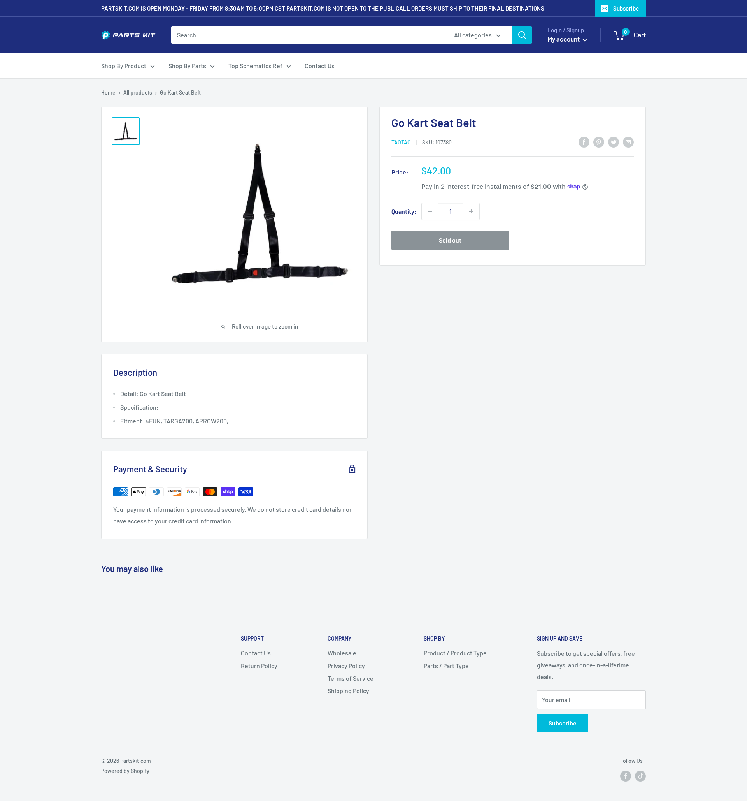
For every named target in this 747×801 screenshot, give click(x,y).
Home (108, 92)
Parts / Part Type (446, 665)
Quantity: (404, 211)
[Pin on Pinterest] (598, 142)
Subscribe (626, 8)
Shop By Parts (187, 65)
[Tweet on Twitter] (613, 142)
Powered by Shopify (125, 771)
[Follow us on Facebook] (625, 775)
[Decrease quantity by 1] (430, 211)
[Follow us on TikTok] (640, 775)
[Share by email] (628, 142)
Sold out (450, 240)
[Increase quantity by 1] (471, 211)
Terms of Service (351, 678)
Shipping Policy (348, 690)
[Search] (522, 35)
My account (564, 39)
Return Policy (259, 665)
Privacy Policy (346, 665)
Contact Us (320, 65)
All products (137, 92)
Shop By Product (123, 65)
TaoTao (401, 142)
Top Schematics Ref (255, 65)
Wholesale (342, 653)
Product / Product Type (455, 653)
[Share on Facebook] (584, 142)
